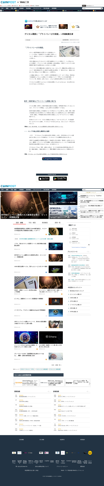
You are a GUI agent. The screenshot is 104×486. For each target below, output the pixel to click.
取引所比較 (46, 8)
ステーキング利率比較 (25, 5)
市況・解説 (13, 8)
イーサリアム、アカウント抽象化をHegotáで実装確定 (29, 310)
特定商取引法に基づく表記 (31, 470)
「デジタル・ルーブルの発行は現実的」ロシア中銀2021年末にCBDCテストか (47, 154)
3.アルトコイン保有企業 (54, 369)
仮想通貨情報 (66, 39)
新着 (7, 8)
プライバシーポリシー (62, 466)
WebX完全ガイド (90, 5)
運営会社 (82, 466)
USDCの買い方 (74, 297)
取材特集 (28, 8)
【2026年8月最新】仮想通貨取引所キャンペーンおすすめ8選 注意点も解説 (36, 238)
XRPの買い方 (73, 308)
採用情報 (54, 8)
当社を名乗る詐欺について (42, 466)
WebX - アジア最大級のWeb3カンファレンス (72, 470)
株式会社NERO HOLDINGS (78, 265)
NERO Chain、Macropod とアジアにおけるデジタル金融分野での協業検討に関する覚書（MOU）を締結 (29, 382)
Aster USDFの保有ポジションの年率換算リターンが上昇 (81, 381)
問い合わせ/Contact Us (21, 466)
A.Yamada (28, 39)
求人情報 (42, 439)
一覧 (88, 251)
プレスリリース (37, 8)
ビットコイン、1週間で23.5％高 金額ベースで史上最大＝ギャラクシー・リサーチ (50, 291)
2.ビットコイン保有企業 (42, 369)
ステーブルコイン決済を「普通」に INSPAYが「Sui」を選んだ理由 (80, 275)
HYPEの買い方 (74, 311)
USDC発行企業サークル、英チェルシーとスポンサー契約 (30, 266)
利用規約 (82, 439)
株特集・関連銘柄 (35, 5)
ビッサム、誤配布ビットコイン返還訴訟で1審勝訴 (28, 298)
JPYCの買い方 (74, 301)
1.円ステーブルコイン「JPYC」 (28, 369)
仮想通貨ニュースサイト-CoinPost (54, 476)
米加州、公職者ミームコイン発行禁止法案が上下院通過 (25, 291)
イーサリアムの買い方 (75, 304)
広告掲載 (21, 439)
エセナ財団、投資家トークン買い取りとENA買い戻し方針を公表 (50, 346)
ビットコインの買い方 (75, 294)
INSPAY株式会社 (75, 273)
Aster (72, 279)
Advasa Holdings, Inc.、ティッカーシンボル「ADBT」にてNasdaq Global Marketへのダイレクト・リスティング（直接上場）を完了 (80, 258)
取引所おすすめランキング (77, 290)
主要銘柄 (21, 8)
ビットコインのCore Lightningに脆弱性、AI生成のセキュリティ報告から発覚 (25, 346)
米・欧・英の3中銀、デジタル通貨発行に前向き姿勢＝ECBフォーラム (45, 126)
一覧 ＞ (101, 192)
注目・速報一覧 (56, 365)
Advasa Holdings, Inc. (76, 255)
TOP (2, 8)
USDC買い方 (15, 5)
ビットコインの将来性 (6, 5)
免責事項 (62, 439)
